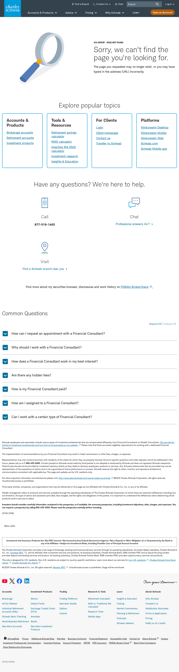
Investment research (64, 156)
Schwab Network (125, 623)
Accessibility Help (118, 638)
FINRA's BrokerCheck (135, 287)
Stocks (34, 598)
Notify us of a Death (155, 623)
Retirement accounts (20, 138)
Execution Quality (68, 603)
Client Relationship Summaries (17, 647)
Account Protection (72, 643)
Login (99, 127)
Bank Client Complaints (145, 643)
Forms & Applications (156, 613)
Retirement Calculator (99, 598)
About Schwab (149, 638)
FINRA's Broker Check (119, 643)
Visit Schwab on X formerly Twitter (12, 581)
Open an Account (163, 12)
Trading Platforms (68, 598)
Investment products (20, 143)
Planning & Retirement (128, 613)
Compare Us (151, 603)
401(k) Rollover (9, 603)
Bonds (34, 621)
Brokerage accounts (20, 132)
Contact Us (135, 638)
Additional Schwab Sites (42, 638)
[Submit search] (157, 4)
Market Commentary (127, 608)
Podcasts (121, 618)
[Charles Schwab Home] (12, 8)
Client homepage (107, 133)
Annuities (35, 616)
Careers (164, 638)
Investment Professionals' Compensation (22, 643)
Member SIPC (59, 567)
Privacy (25, 638)
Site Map (61, 638)
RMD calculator (61, 141)
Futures (63, 613)
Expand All (155, 323)
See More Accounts (12, 626)
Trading (120, 603)
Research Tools (95, 611)
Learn (136, 12)
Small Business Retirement (15, 621)
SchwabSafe (13, 638)
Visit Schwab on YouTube (4, 581)
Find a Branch (82, 4)
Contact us (103, 138)
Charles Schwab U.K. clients (25, 562)
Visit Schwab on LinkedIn (27, 581)
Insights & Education (64, 161)
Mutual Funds (37, 603)
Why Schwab (152, 598)
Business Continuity (77, 638)
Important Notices (52, 643)
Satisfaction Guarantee (156, 608)
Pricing (148, 618)
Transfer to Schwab (108, 143)
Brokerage (7, 598)
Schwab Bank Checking (14, 616)
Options (63, 608)
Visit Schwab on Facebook (19, 581)
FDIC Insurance (99, 643)
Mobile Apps (94, 616)
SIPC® (87, 643)
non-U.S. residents (137, 560)
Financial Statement (98, 638)
